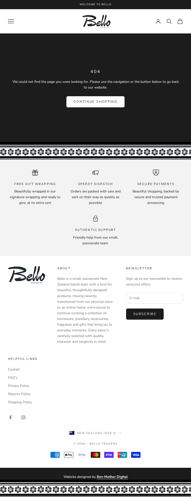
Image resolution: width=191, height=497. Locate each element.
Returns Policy (19, 394)
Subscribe (144, 314)
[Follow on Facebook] (10, 417)
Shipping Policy (20, 402)
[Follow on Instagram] (23, 417)
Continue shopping (95, 101)
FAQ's (12, 377)
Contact (14, 369)
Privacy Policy (18, 385)
